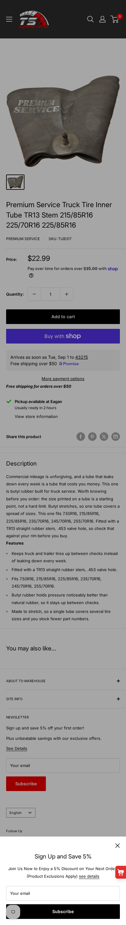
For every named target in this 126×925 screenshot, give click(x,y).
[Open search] (90, 19)
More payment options (63, 378)
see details (89, 876)
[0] (115, 19)
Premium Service (23, 238)
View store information (36, 416)
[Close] (117, 845)
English (15, 813)
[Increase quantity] (66, 294)
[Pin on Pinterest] (92, 436)
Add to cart (63, 316)
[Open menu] (9, 19)
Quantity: (15, 294)
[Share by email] (115, 436)
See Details (16, 748)
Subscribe (63, 911)
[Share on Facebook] (80, 436)
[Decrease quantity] (34, 294)
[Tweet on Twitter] (104, 436)
